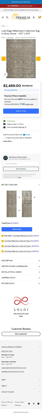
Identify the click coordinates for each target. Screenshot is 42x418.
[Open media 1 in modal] (21, 58)
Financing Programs (33, 10)
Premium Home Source (23, 412)
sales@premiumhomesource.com (13, 371)
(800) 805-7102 (7, 351)
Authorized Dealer (8, 10)
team (19, 177)
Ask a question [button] (21, 334)
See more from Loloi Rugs (21, 314)
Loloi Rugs (10, 38)
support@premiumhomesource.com (14, 368)
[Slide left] (4, 59)
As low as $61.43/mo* (18, 104)
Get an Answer (21, 169)
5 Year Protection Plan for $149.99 (18, 138)
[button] (3, 17)
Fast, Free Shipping (20, 10)
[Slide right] (38, 59)
